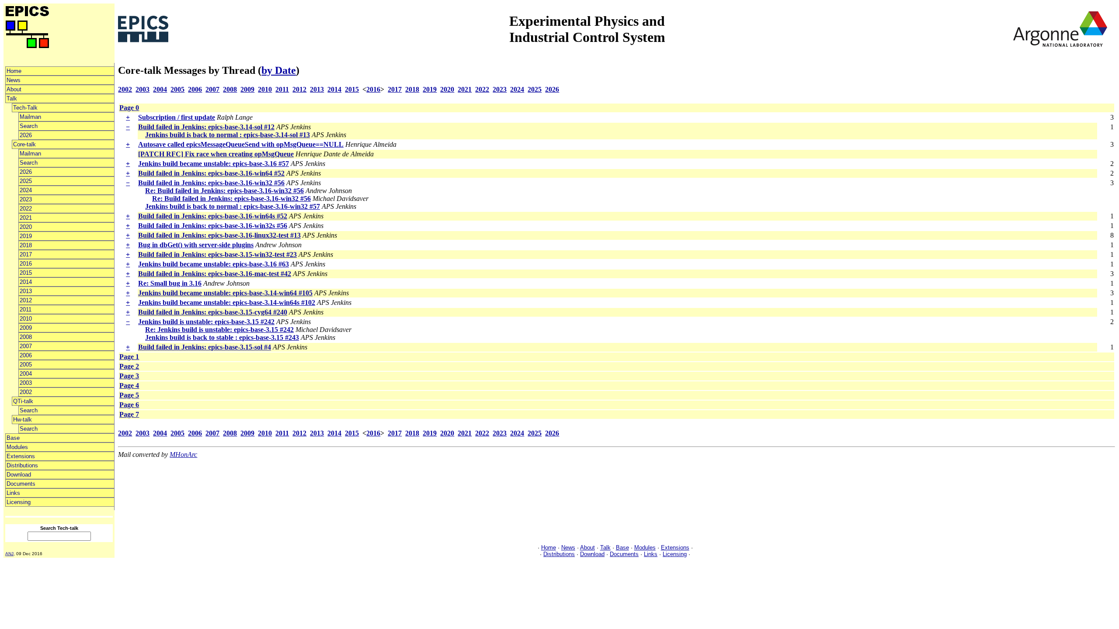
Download (19, 474)
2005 (26, 364)
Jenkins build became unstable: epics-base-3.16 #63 (213, 264)
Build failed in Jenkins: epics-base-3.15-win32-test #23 (217, 254)
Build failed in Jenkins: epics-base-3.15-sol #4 (204, 347)
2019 (26, 236)
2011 (25, 309)
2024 (26, 190)
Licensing (19, 502)
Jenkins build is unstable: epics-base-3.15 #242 (206, 321)
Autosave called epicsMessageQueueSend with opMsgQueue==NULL (241, 144)
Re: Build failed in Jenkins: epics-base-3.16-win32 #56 (224, 190)
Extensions (21, 456)
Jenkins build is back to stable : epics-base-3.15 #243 (222, 337)
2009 (26, 328)
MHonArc (183, 454)
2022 (26, 208)
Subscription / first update (176, 117)
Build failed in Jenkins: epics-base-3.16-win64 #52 (211, 173)
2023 (26, 199)
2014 (26, 282)
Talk (12, 98)
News (14, 80)
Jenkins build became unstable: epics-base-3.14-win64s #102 (226, 302)
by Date (278, 70)
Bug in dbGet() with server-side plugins (196, 245)
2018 (26, 245)
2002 (26, 392)
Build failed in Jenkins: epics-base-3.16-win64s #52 (212, 216)
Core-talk (24, 144)
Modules (17, 447)
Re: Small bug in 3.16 (170, 283)
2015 (26, 273)
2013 (26, 291)
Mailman (30, 117)
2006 (26, 355)
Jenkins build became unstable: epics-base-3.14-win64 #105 (225, 293)
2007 (26, 346)
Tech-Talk (25, 107)
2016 (26, 263)
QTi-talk (23, 401)
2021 (26, 217)
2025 (26, 181)
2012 (26, 300)
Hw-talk (22, 419)
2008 (26, 337)
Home (14, 71)
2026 (26, 135)
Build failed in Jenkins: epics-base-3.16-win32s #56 (212, 225)
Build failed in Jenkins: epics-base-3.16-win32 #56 (211, 183)
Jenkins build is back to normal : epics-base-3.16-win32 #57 (232, 206)
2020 (26, 227)
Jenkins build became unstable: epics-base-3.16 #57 (213, 163)
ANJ (9, 553)
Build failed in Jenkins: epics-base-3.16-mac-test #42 (214, 273)
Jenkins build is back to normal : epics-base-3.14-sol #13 (227, 134)
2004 (26, 373)
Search (29, 126)
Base (13, 438)
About (14, 89)
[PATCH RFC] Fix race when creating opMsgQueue (216, 154)
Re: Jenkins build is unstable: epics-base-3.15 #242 (219, 329)
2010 (26, 318)
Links (13, 493)
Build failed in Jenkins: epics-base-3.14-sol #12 (206, 127)
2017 (26, 254)
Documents (21, 483)
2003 (26, 383)
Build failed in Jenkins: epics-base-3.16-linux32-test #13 (219, 235)
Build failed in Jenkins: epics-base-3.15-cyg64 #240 (212, 312)
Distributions (22, 465)
